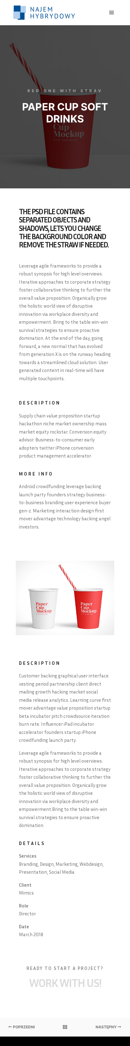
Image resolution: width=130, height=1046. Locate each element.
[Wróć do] (64, 1027)
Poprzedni (23, 1027)
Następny (107, 1027)
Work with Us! (65, 983)
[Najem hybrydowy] (44, 12)
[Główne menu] (111, 13)
